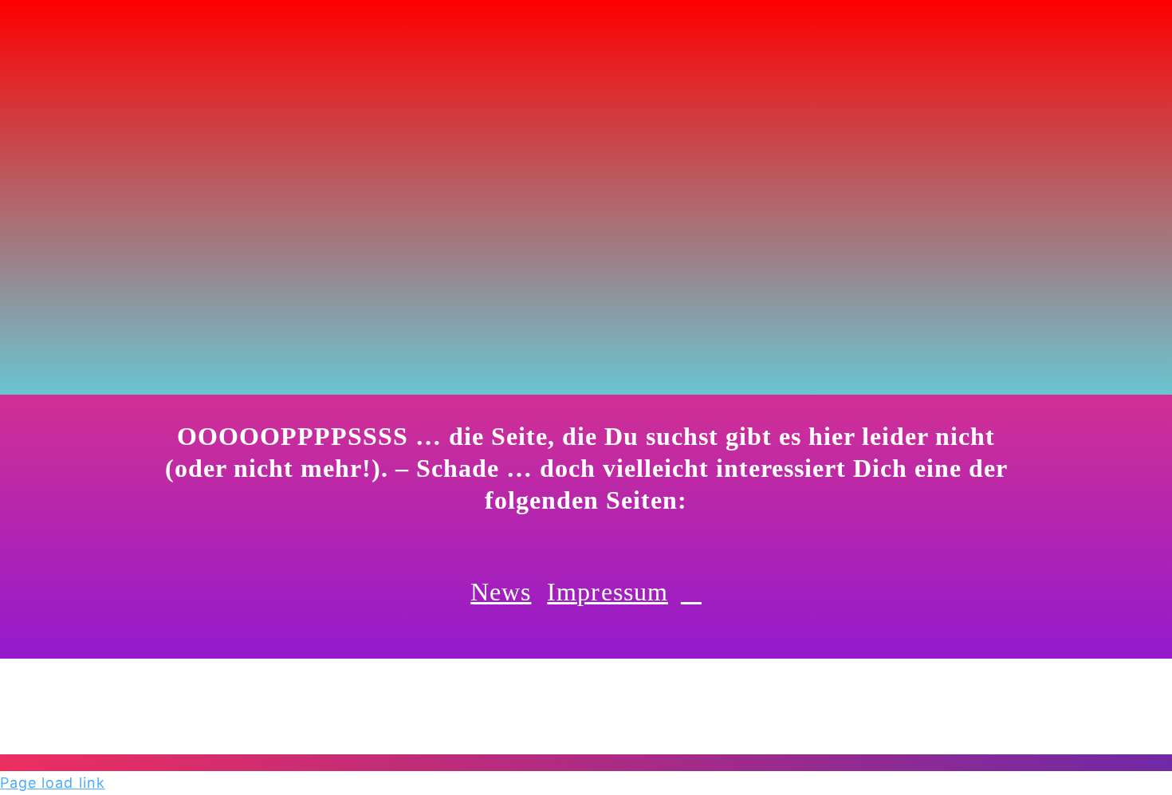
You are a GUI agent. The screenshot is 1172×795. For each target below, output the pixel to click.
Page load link (52, 782)
